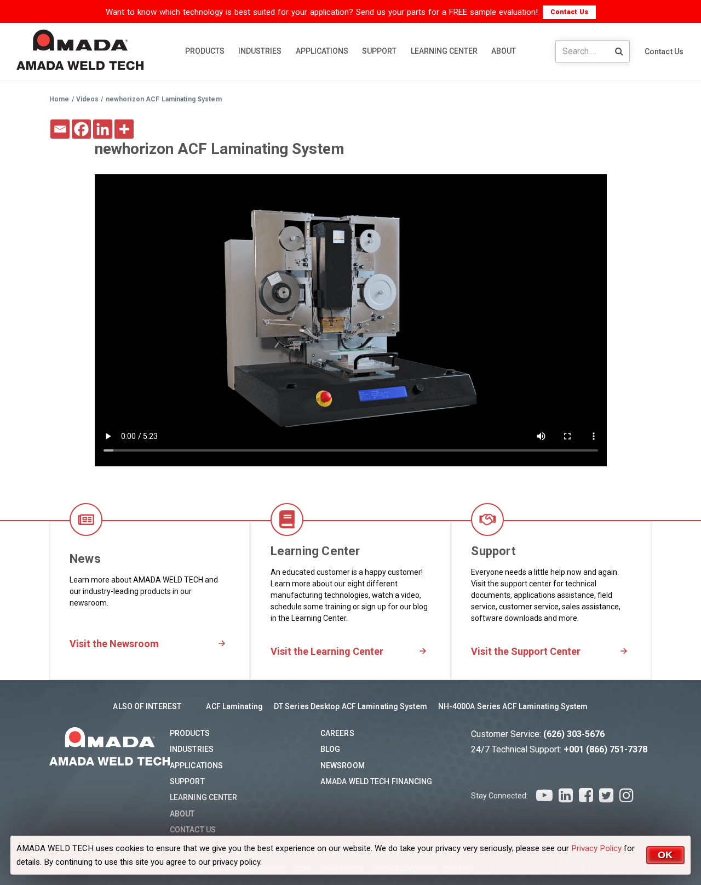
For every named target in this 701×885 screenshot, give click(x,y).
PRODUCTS (205, 51)
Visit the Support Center (526, 651)
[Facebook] (81, 129)
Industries (192, 749)
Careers (337, 733)
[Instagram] (626, 795)
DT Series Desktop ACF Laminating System (350, 706)
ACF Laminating (234, 706)
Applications (196, 765)
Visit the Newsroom (114, 643)
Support (187, 781)
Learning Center (204, 797)
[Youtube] (544, 795)
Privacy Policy (596, 848)
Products (190, 733)
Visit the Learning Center (327, 651)
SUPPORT (379, 51)
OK (665, 854)
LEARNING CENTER (444, 51)
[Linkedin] (102, 129)
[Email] (60, 129)
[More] (124, 129)
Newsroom (342, 765)
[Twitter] (606, 795)
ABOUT (503, 51)
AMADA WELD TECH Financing (376, 781)
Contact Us (569, 12)
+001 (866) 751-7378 (605, 749)
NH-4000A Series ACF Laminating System (513, 706)
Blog (330, 749)
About (182, 813)
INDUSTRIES (259, 51)
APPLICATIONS (322, 51)
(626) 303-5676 (574, 734)
